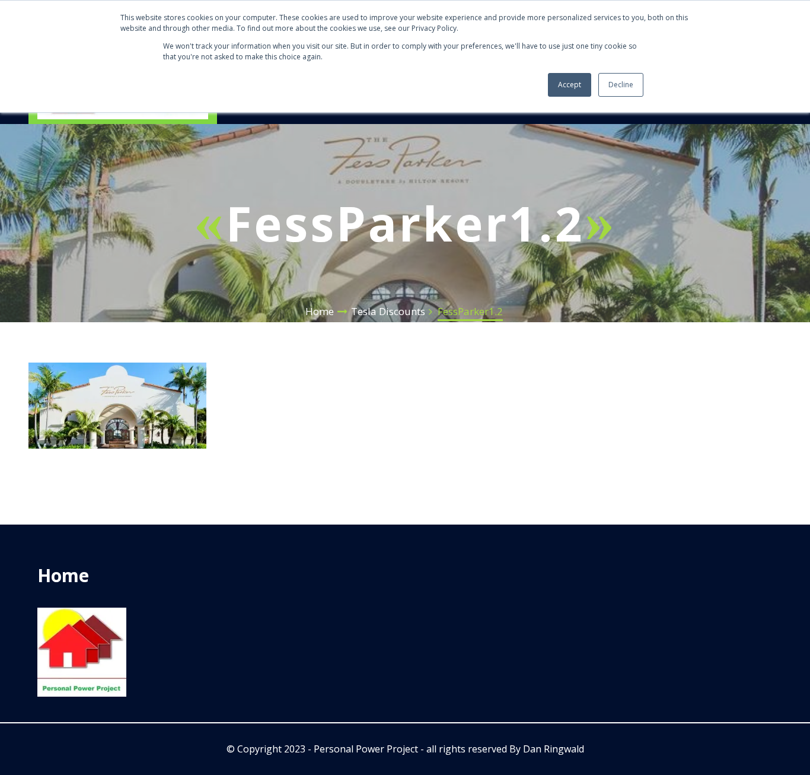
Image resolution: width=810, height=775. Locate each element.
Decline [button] (620, 85)
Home (319, 311)
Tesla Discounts (388, 311)
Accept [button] (569, 85)
